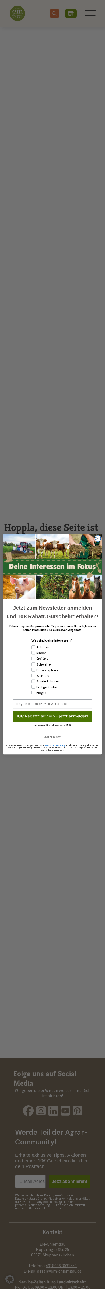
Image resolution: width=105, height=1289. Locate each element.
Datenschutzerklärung (55, 745)
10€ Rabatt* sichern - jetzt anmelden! (52, 716)
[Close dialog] (98, 538)
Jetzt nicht (52, 737)
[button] (9, 1279)
